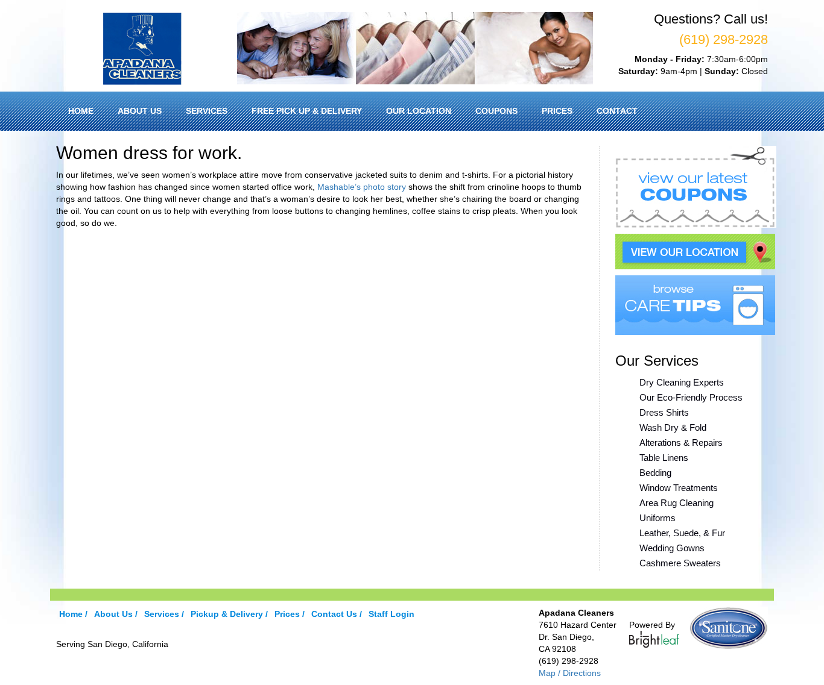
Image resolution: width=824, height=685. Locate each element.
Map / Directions (570, 673)
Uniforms (657, 518)
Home (80, 111)
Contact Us (334, 614)
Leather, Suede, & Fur (682, 533)
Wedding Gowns (672, 548)
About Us (140, 111)
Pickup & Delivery (227, 614)
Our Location (418, 111)
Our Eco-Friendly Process (691, 397)
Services (206, 111)
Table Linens (663, 457)
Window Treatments (678, 488)
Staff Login (391, 614)
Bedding (655, 473)
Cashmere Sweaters (680, 563)
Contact (617, 111)
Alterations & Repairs (681, 442)
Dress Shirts (664, 412)
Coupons (496, 111)
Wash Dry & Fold (672, 427)
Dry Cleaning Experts (681, 382)
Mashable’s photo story (361, 187)
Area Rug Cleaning (676, 503)
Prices (557, 111)
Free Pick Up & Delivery (307, 111)
